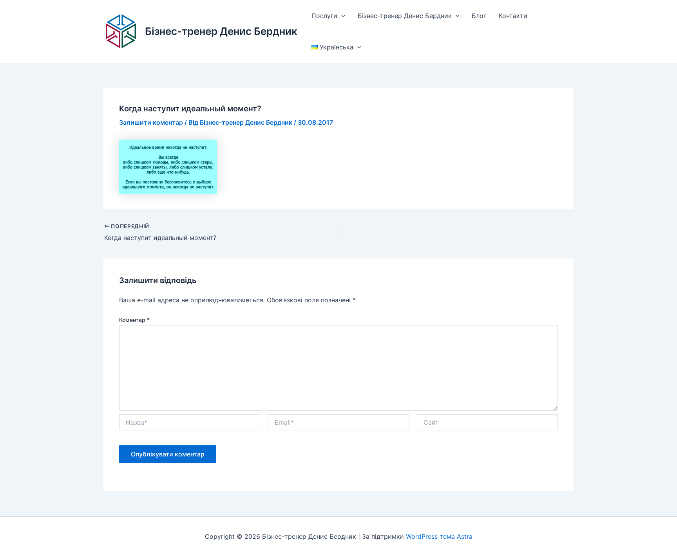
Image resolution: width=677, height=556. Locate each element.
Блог (479, 16)
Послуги (324, 16)
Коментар (134, 319)
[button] (341, 15)
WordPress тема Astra (439, 536)
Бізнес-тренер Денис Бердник (221, 31)
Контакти (513, 16)
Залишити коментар (151, 122)
